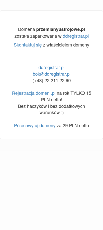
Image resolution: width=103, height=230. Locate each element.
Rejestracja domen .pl (34, 92)
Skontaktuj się (28, 44)
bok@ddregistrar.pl (51, 73)
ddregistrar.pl (76, 35)
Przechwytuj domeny (35, 125)
